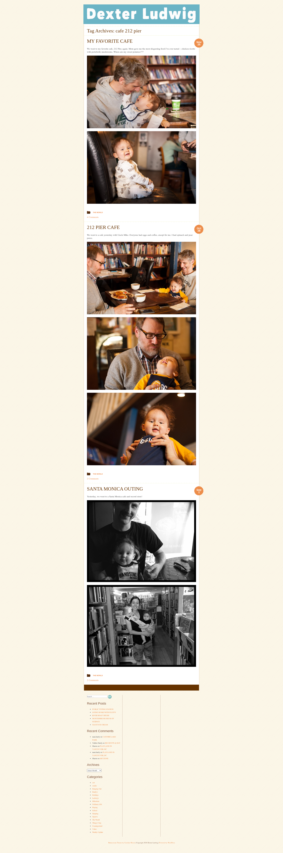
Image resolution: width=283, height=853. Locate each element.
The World (98, 212)
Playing (95, 807)
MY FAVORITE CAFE (110, 41)
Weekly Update (97, 832)
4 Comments (93, 217)
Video (94, 829)
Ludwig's (95, 798)
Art (93, 782)
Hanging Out (96, 789)
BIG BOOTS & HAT (112, 743)
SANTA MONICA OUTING (115, 489)
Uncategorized (97, 826)
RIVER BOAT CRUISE (100, 715)
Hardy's (95, 792)
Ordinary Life (97, 804)
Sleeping (95, 813)
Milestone (95, 801)
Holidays (95, 795)
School (94, 810)
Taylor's (95, 816)
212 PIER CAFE (103, 227)
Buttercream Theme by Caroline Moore (121, 843)
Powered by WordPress (167, 843)
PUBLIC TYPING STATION (102, 709)
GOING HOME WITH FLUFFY (104, 712)
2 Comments (93, 478)
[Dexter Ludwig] (141, 23)
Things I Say (96, 823)
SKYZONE (104, 758)
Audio (94, 785)
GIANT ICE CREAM (100, 724)
